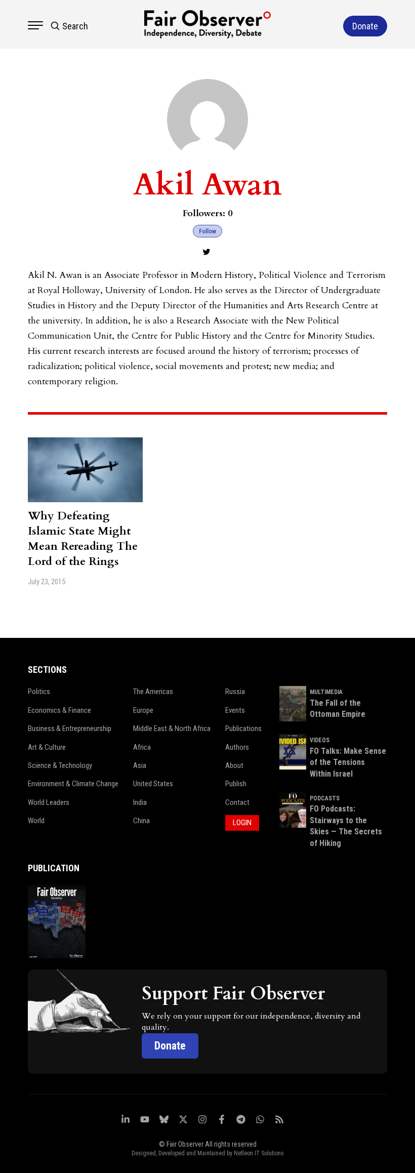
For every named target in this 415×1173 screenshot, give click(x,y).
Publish (235, 783)
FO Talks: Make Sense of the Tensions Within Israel (348, 762)
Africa (142, 747)
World (36, 820)
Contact (237, 802)
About (234, 765)
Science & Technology (60, 765)
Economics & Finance (59, 710)
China (141, 820)
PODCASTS (325, 798)
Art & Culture (47, 747)
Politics (39, 691)
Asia (139, 765)
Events (235, 710)
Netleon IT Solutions (259, 1153)
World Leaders (48, 802)
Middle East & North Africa (172, 728)
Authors (237, 747)
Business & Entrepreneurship (69, 728)
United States (153, 783)
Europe (143, 710)
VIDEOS (319, 740)
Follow (207, 231)
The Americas (153, 691)
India (140, 802)
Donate (170, 1045)
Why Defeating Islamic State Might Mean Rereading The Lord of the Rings (83, 538)
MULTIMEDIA (326, 692)
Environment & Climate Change (73, 783)
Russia (235, 691)
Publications (243, 728)
